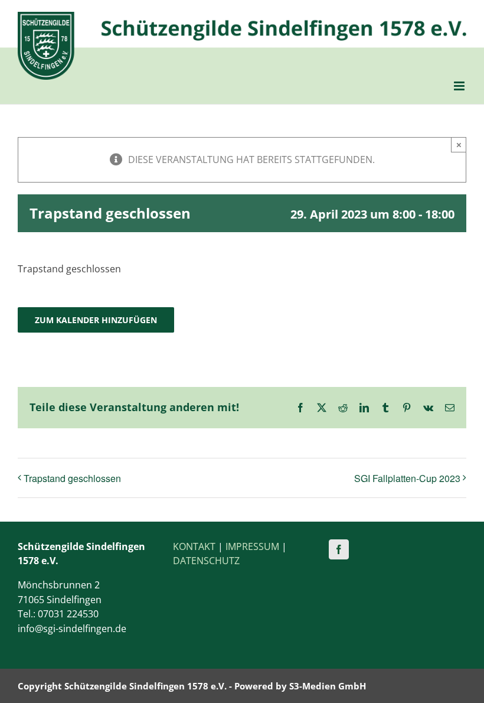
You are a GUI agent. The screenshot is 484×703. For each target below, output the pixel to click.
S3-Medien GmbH (327, 686)
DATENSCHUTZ (206, 560)
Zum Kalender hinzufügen (96, 320)
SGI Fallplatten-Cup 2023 (407, 478)
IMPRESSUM (252, 546)
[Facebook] (339, 549)
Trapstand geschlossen (72, 478)
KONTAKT (194, 546)
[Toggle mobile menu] (460, 86)
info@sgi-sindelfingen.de (72, 628)
